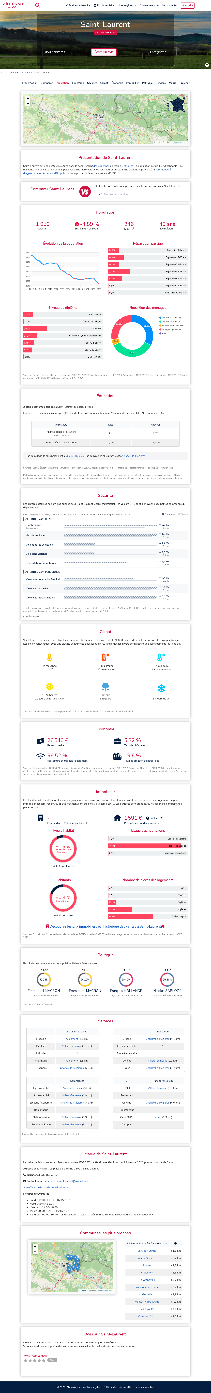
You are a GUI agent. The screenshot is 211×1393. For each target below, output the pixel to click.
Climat (104, 83)
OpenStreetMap (180, 142)
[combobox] (138, 194)
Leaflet (158, 142)
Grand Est (15, 72)
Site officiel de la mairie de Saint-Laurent (46, 1187)
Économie (117, 83)
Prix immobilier (106, 5)
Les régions (126, 5)
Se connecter (169, 5)
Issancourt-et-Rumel (147, 1287)
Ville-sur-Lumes (147, 1251)
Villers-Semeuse (74, 456)
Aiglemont (72, 1039)
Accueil (4, 72)
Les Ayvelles (147, 1309)
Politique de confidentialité (117, 1387)
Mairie (172, 83)
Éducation (78, 83)
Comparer (47, 83)
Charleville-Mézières (133, 456)
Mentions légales (91, 1387)
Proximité (185, 83)
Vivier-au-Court (147, 1316)
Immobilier (132, 83)
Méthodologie (32, 616)
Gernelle (147, 1294)
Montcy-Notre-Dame (147, 1302)
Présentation (29, 83)
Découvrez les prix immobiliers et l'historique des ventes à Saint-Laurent (105, 926)
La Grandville (147, 1280)
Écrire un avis (103, 52)
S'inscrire (187, 5)
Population (62, 83)
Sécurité (92, 83)
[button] (27, 98)
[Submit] (100, 194)
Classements (147, 5)
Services (161, 83)
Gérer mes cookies (144, 1387)
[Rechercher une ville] (37, 5)
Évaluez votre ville (79, 5)
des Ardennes (101, 166)
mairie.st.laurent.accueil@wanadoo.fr (66, 1181)
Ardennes (27, 72)
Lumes (158, 1117)
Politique (147, 83)
